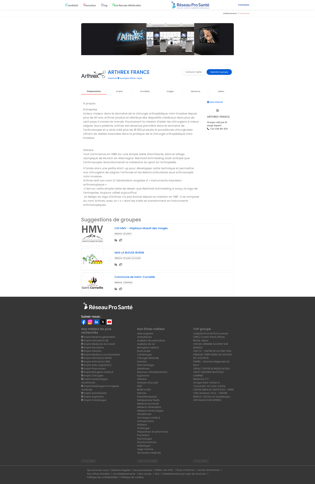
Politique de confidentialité (102, 477)
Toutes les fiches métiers (147, 461)
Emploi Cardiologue (94, 400)
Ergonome (143, 375)
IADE (139, 386)
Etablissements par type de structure (184, 474)
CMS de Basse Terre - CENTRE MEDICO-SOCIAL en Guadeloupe (211, 394)
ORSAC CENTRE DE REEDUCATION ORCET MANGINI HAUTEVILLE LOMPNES (211, 372)
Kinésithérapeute (147, 396)
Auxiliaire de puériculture (151, 340)
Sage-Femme (145, 449)
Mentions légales (121, 470)
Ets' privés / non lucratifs (132, 258)
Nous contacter (186, 470)
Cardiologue (144, 354)
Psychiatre (143, 435)
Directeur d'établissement (152, 372)
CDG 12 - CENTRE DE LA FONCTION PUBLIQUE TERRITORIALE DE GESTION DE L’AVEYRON (212, 354)
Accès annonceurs (209, 470)
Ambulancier (144, 337)
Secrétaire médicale (149, 452)
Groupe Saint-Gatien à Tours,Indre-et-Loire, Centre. (209, 384)
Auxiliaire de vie (146, 344)
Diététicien (143, 368)
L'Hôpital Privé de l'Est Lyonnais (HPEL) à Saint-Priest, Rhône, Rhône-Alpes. (210, 337)
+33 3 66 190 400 (218, 128)
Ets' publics (127, 234)
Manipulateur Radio (148, 400)
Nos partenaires (142, 470)
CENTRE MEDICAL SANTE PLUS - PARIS (213, 389)
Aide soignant (145, 333)
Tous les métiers (88, 461)
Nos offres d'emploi (98, 474)
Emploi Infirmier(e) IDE (96, 340)
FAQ (157, 474)
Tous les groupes (200, 461)
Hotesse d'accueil (147, 382)
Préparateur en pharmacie (152, 431)
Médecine (118, 234)
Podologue (143, 428)
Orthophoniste (145, 421)
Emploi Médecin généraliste (99, 337)
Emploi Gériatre (92, 351)
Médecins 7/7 (201, 379)
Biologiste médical (148, 347)
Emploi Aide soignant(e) (97, 365)
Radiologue (143, 445)
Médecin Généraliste (149, 407)
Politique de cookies (132, 477)
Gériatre (142, 379)
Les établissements (124, 474)
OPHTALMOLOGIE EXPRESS (207, 400)
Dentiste (142, 361)
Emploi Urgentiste (93, 396)
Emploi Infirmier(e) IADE (96, 361)
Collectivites (128, 282)
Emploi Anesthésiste (95, 393)
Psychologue (144, 438)
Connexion (243, 4)
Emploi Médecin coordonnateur (101, 354)
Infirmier (141, 393)
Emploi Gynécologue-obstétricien (95, 380)
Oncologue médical (148, 417)
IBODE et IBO (144, 389)
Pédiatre (142, 424)
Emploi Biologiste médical (98, 372)
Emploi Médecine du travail (99, 344)
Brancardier (144, 351)
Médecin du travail (148, 403)
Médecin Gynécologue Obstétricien (150, 412)
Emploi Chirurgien (93, 375)
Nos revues (145, 474)
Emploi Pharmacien (94, 368)
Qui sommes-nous (98, 470)
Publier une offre (164, 470)
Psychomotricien (147, 442)
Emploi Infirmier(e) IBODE (97, 358)
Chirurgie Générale (148, 358)
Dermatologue (145, 365)
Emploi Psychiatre (93, 347)
